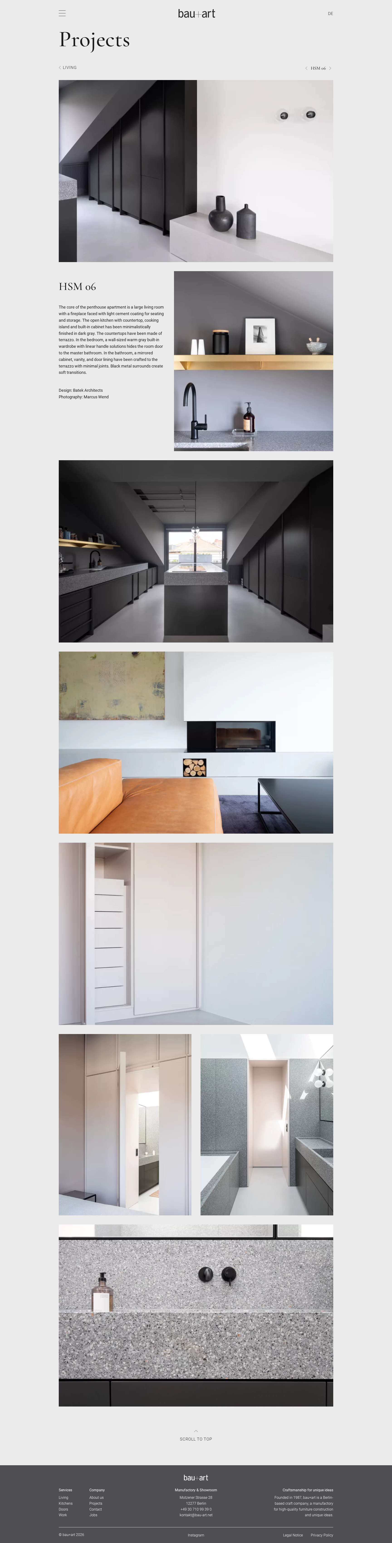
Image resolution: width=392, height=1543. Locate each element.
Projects (95, 1503)
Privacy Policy (322, 1535)
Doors (63, 1509)
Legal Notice (293, 1535)
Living (70, 68)
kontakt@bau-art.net (196, 1515)
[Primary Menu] (62, 13)
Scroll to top (196, 1439)
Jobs (93, 1515)
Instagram (196, 1535)
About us (96, 1497)
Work (63, 1515)
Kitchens (66, 1503)
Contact (95, 1509)
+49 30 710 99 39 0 (196, 1509)
